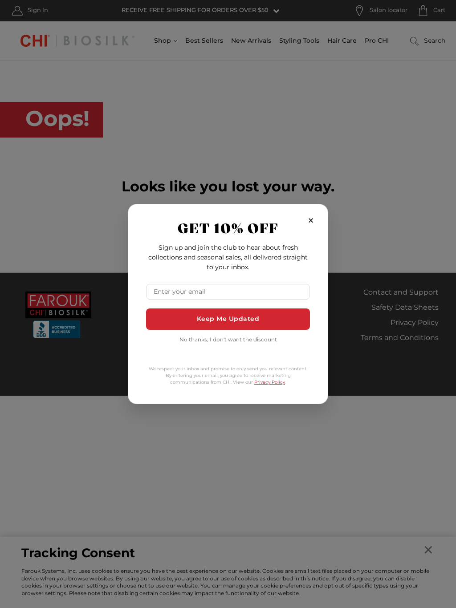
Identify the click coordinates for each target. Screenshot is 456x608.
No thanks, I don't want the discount (228, 340)
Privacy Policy (269, 382)
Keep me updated (228, 319)
